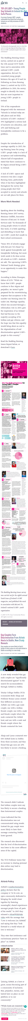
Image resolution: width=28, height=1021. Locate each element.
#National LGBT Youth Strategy (15, 622)
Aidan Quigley (21, 26)
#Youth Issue (5, 624)
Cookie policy (14, 1012)
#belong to (4, 622)
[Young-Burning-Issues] (14, 36)
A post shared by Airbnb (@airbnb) (14, 792)
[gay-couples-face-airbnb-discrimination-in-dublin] (14, 663)
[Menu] (26, 3)
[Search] (23, 3)
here (13, 347)
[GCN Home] (4, 3)
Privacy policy (4, 1013)
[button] (26, 14)
